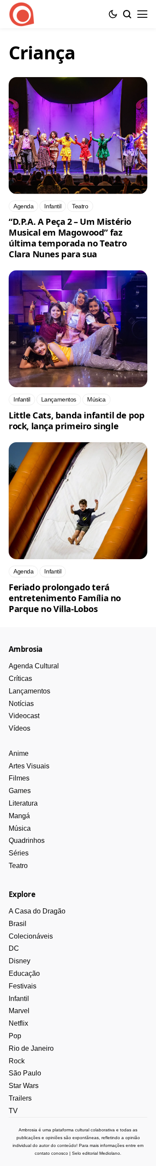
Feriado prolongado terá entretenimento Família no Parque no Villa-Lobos (65, 598)
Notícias (21, 703)
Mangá (19, 815)
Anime (19, 753)
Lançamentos (29, 691)
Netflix (18, 1023)
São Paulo (25, 1073)
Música (20, 828)
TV (13, 1110)
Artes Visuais (29, 766)
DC (14, 948)
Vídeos (19, 728)
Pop (15, 1036)
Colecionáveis (31, 936)
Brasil (17, 923)
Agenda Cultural (34, 666)
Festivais (22, 986)
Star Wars (24, 1085)
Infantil (19, 998)
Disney (19, 961)
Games (20, 790)
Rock (17, 1061)
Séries (19, 853)
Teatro (18, 865)
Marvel (19, 1010)
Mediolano (109, 1153)
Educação (24, 973)
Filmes (19, 778)
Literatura (23, 803)
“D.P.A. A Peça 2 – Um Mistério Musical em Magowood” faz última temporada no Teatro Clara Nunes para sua (70, 238)
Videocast (24, 715)
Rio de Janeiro (31, 1048)
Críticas (20, 678)
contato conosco (51, 1153)
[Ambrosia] (22, 14)
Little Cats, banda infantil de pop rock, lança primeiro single (76, 420)
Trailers (20, 1098)
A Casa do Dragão (37, 911)
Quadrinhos (27, 840)
